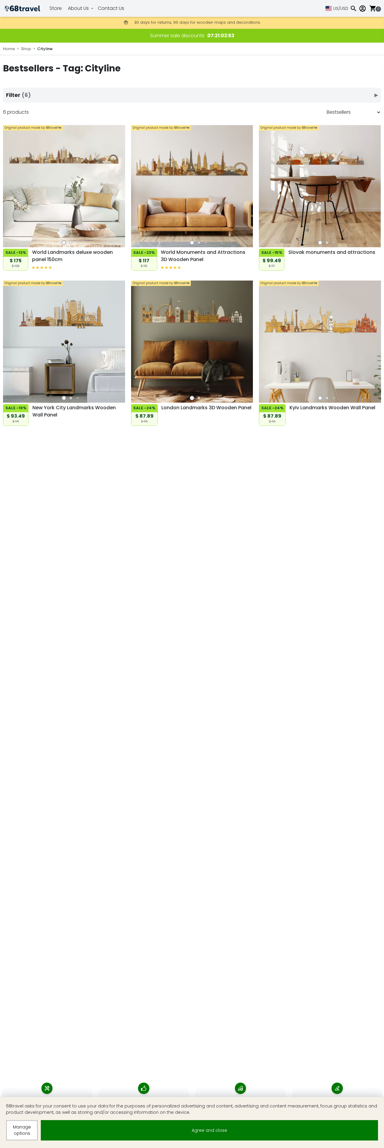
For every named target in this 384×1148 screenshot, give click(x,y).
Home (9, 49)
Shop (26, 49)
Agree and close (209, 1130)
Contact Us (111, 8)
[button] (64, 242)
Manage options (22, 1130)
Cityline (44, 49)
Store (56, 8)
